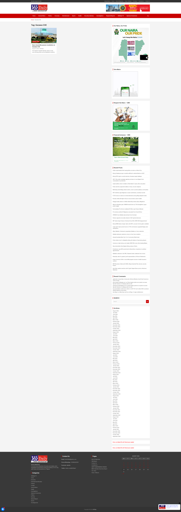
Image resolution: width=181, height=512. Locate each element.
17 (123, 467)
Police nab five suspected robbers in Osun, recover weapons (127, 186)
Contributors (141, 1)
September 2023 (116, 372)
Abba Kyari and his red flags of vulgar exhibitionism (131, 292)
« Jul (123, 473)
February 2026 (116, 321)
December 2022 (116, 388)
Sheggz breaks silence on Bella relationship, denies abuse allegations (129, 201)
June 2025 (115, 335)
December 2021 (116, 410)
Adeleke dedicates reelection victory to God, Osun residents (126, 234)
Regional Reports (110, 15)
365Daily (94, 509)
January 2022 (116, 408)
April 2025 (115, 339)
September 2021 (116, 415)
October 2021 (116, 413)
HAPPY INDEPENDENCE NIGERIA (99, 467)
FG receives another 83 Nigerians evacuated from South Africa (127, 212)
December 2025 (116, 325)
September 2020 (116, 436)
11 (127, 465)
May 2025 (115, 337)
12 (131, 465)
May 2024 (115, 358)
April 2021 (115, 424)
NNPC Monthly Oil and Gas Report (99, 469)
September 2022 (116, 394)
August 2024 (116, 353)
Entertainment (65, 15)
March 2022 (115, 404)
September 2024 (116, 351)
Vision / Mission (128, 1)
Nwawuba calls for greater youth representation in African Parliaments (129, 256)
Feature (33, 483)
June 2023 (115, 378)
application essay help (118, 279)
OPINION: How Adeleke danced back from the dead (124, 215)
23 (147, 467)
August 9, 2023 (35, 48)
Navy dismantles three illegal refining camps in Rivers (125, 246)
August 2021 (116, 417)
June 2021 (115, 420)
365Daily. (42, 48)
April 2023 (115, 381)
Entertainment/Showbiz (36, 481)
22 (143, 467)
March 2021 (115, 425)
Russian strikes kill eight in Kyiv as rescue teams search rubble (127, 198)
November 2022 (116, 390)
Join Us (68, 465)
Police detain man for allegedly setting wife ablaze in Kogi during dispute (129, 240)
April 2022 (115, 402)
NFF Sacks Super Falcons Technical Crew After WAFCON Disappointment (130, 221)
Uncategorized (34, 502)
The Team (135, 1)
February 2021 (116, 427)
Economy (57, 15)
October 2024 (116, 349)
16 (147, 465)
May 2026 (115, 316)
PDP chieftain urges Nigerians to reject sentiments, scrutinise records (129, 192)
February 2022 (116, 406)
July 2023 (115, 376)
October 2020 (116, 434)
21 (139, 467)
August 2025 (116, 332)
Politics (50, 15)
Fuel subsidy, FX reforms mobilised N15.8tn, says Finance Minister (128, 209)
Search (147, 301)
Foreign (33, 485)
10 (123, 465)
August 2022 (116, 395)
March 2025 (115, 341)
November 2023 (116, 369)
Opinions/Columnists (132, 15)
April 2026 (115, 318)
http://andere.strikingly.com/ (119, 282)
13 (135, 465)
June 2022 (115, 399)
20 (135, 467)
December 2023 (116, 367)
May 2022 (115, 401)
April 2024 (115, 360)
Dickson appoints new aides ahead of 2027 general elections (127, 218)
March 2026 (115, 319)
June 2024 (115, 357)
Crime (32, 477)
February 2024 (116, 364)
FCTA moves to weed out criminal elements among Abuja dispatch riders (130, 195)
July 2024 (115, 355)
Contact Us (147, 1)
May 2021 (115, 422)
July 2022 (115, 397)
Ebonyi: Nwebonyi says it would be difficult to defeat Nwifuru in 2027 (128, 173)
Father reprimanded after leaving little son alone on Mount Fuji (127, 170)
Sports (73, 15)
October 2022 (116, 392)
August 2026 (116, 311)
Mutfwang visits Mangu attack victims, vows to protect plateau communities (130, 189)
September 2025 (116, 330)
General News (107, 1)
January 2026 (116, 323)
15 (143, 465)
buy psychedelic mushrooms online (121, 288)
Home (113, 1)
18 (127, 467)
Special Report (34, 498)
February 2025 (116, 342)
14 (139, 465)
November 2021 (116, 411)
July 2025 (115, 334)
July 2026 (115, 312)
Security (33, 497)
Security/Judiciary (89, 15)
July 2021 (115, 418)
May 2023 (115, 379)
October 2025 (116, 328)
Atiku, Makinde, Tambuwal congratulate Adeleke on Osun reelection (128, 231)
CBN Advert (94, 461)
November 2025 (116, 326)
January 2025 (116, 344)
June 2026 (115, 314)
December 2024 (116, 346)
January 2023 (116, 387)
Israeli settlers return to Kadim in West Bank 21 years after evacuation (129, 183)
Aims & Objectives (119, 1)
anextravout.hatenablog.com (119, 285)
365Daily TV (121, 15)
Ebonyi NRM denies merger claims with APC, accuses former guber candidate (131, 223)
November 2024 (116, 348)
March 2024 (115, 362)
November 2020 (116, 433)
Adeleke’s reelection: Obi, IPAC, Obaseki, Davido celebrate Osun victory (129, 253)
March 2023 (115, 383)
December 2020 (116, 431)
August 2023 (116, 374)
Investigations (100, 15)
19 (131, 467)
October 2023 (116, 371)
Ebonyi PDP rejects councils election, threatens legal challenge (127, 176)
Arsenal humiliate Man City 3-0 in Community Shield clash (126, 237)
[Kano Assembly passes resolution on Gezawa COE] (44, 35)
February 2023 (116, 385)
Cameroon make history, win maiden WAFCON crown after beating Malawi (130, 243)
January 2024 (116, 365)
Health (80, 15)
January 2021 (116, 429)
